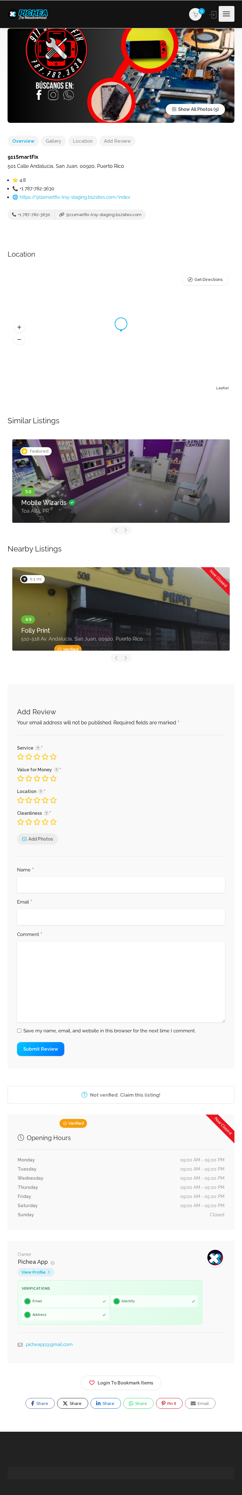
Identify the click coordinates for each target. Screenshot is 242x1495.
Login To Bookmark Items (125, 1382)
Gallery (53, 141)
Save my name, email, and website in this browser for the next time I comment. (109, 1031)
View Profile (33, 1272)
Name (25, 870)
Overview (23, 141)
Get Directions (208, 279)
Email (24, 902)
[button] (19, 327)
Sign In (213, 14)
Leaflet (222, 388)
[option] (121, 481)
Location (83, 141)
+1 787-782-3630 (33, 214)
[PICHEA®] (30, 14)
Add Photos (40, 839)
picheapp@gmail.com (49, 1344)
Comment (29, 935)
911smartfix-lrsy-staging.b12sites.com (103, 214)
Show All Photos (194, 109)
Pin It (171, 1403)
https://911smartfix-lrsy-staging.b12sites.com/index (75, 197)
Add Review (117, 141)
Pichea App (33, 1261)
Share (41, 1403)
